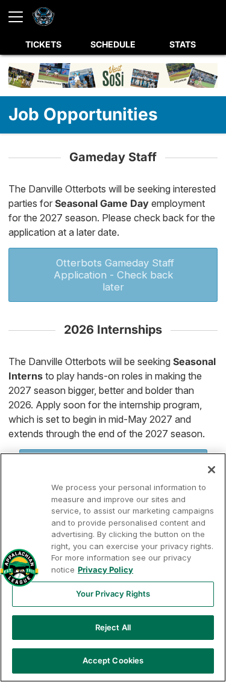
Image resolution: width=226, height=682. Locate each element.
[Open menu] (20, 16)
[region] (113, 567)
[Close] (211, 469)
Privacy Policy (105, 569)
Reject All (113, 627)
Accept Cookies (113, 660)
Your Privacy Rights (113, 593)
